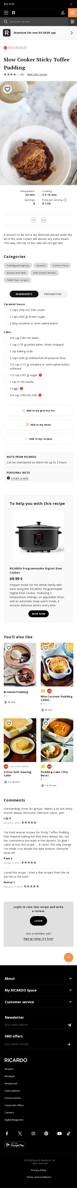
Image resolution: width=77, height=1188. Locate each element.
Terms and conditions (39, 1177)
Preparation (52, 294)
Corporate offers (14, 1105)
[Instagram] (34, 1133)
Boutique (10, 1076)
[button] (72, 12)
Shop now (38, 613)
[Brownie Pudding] (20, 664)
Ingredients (24, 294)
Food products (13, 1098)
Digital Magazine (14, 1119)
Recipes (9, 1069)
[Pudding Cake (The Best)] (57, 740)
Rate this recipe (37, 74)
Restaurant (11, 1083)
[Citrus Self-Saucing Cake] (20, 740)
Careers (9, 1112)
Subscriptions (12, 1090)
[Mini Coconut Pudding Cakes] (57, 664)
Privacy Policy (38, 1170)
